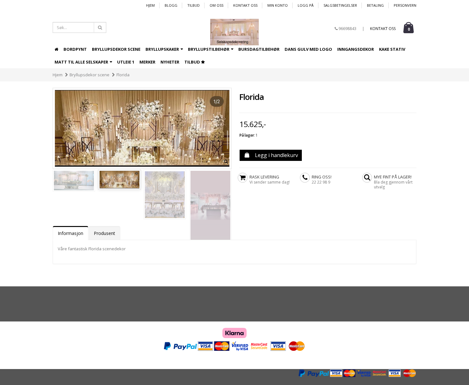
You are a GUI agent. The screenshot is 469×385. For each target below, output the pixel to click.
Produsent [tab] (104, 233)
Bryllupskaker (162, 49)
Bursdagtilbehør (258, 49)
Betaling (375, 5)
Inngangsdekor (355, 49)
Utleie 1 (125, 62)
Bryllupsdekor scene (116, 49)
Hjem (150, 5)
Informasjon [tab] (70, 233)
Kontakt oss (245, 5)
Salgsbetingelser (340, 5)
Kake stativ (392, 49)
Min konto (277, 5)
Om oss (216, 5)
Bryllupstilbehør (209, 49)
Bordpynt (75, 49)
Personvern (405, 5)
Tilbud (193, 5)
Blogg (171, 5)
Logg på (306, 5)
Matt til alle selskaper (82, 62)
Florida (123, 75)
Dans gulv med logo (308, 49)
